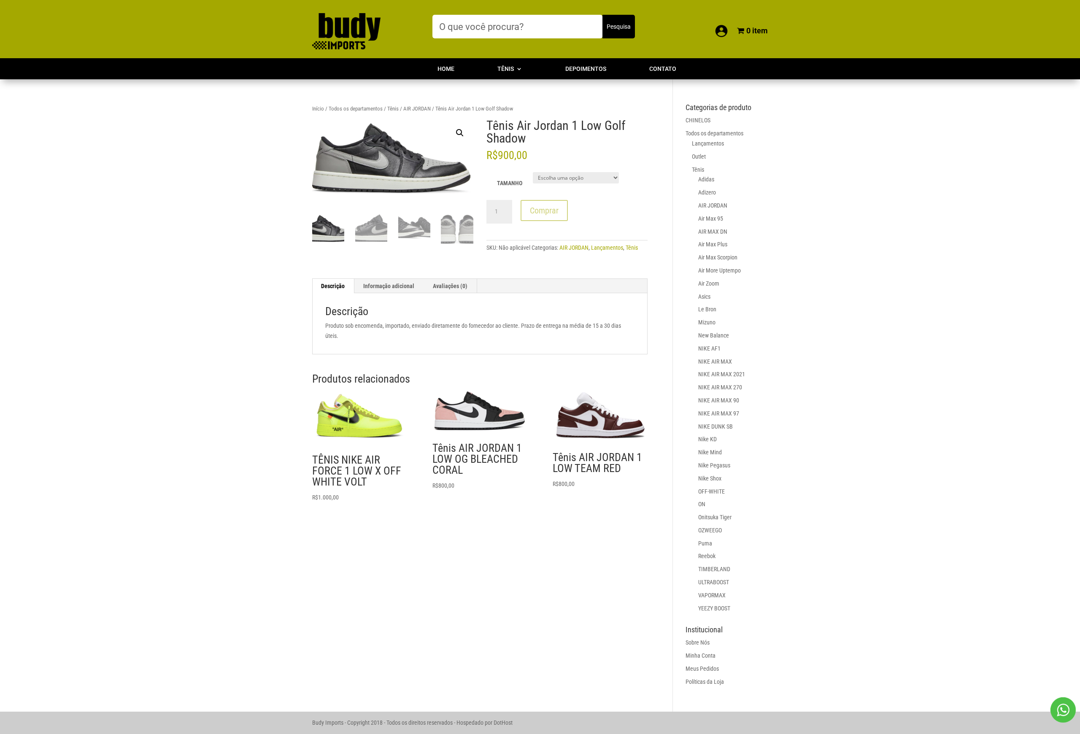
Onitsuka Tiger (715, 517)
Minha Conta (701, 655)
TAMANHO (509, 183)
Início (318, 108)
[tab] (333, 286)
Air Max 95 (710, 218)
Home (445, 69)
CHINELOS (698, 120)
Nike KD (707, 439)
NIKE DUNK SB (715, 426)
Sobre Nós (698, 642)
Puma (705, 543)
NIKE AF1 (709, 348)
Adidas (706, 179)
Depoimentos (585, 69)
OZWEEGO (710, 530)
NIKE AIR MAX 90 (718, 400)
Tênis (505, 69)
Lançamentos (607, 247)
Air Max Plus (712, 244)
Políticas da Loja (705, 681)
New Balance (713, 335)
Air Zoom (708, 283)
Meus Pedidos (702, 668)
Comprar (544, 210)
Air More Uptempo (719, 270)
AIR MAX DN (712, 231)
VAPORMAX (712, 595)
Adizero (707, 192)
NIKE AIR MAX (715, 361)
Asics (704, 296)
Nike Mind (710, 452)
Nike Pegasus (714, 465)
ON (701, 504)
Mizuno (707, 322)
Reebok (707, 556)
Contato (662, 69)
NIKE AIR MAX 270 (720, 387)
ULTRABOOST (713, 582)
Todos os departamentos (356, 108)
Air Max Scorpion (717, 257)
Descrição (333, 286)
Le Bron (707, 309)
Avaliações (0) (450, 286)
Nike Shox (709, 478)
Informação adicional (388, 286)
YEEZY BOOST (714, 608)
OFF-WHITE (711, 491)
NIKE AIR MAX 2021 (721, 374)
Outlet (699, 156)
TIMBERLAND (714, 569)
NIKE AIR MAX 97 (718, 413)
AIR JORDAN (417, 108)
